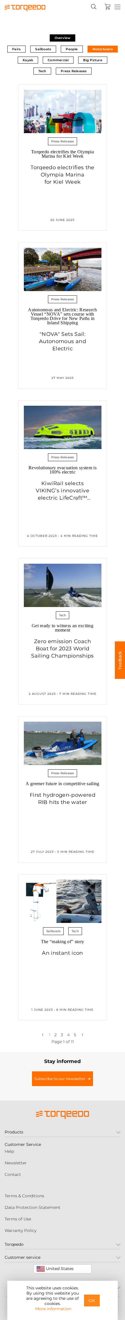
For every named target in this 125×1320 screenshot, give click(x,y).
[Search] (94, 7)
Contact (13, 1174)
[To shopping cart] (107, 7)
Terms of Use (18, 1219)
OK (92, 1300)
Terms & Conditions (24, 1195)
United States (59, 1268)
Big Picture (92, 60)
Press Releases (74, 71)
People (72, 49)
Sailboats (43, 49)
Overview (63, 38)
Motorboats (102, 49)
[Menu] (117, 7)
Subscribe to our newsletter (59, 1079)
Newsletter (16, 1163)
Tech (42, 71)
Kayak (28, 60)
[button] (120, 660)
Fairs (16, 49)
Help (9, 1151)
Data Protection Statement (32, 1207)
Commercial (58, 60)
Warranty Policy (20, 1230)
